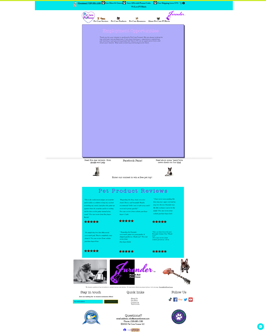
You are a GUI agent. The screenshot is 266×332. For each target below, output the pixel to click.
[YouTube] (191, 300)
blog (179, 163)
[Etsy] (180, 300)
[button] (182, 3)
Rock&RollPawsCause (166, 288)
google (93, 163)
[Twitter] (185, 300)
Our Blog (134, 301)
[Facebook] (175, 300)
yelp (103, 163)
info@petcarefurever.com (139, 319)
